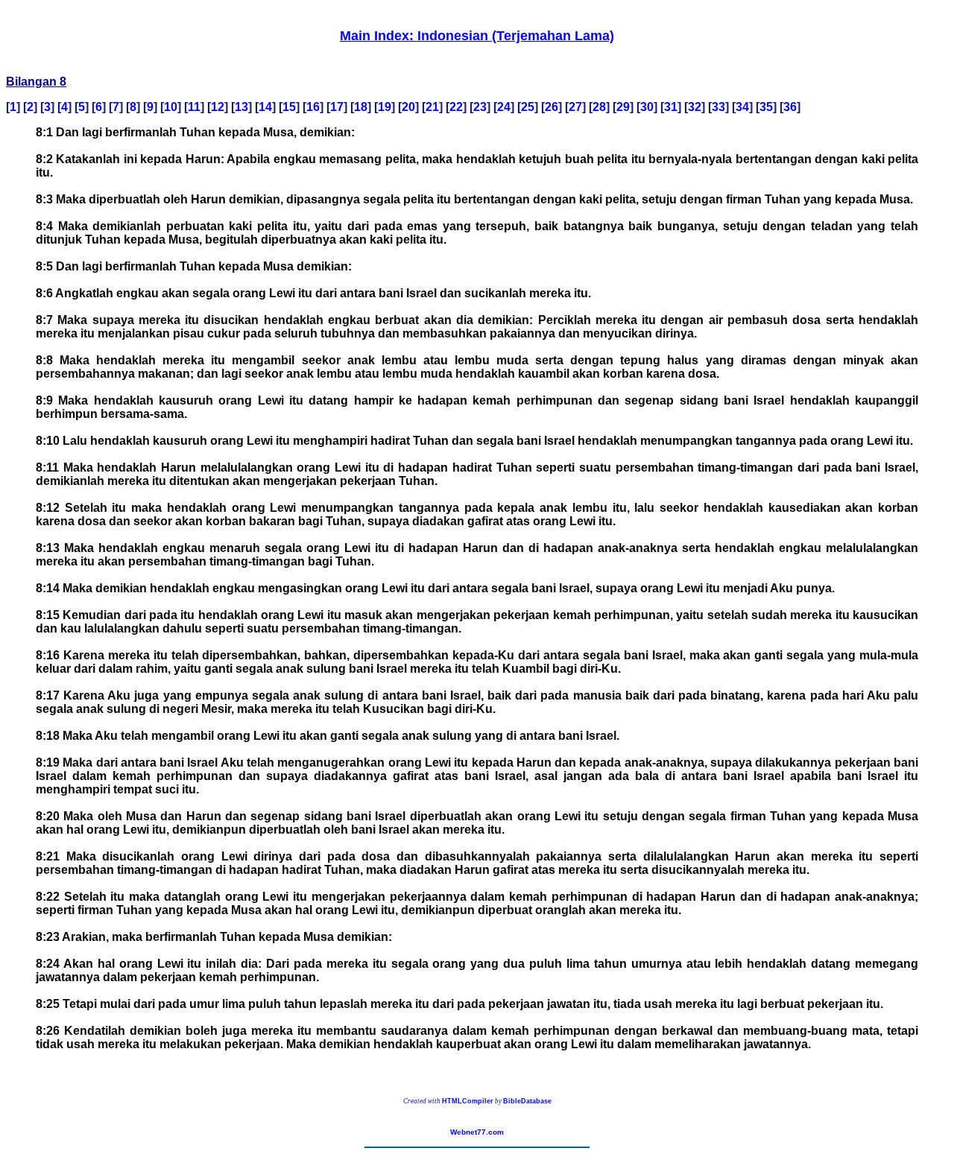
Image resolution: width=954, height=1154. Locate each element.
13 (241, 107)
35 (766, 107)
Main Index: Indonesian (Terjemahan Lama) (477, 35)
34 (742, 107)
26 (551, 107)
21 (432, 107)
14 (265, 107)
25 (527, 107)
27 (575, 107)
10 (170, 107)
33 (718, 107)
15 (289, 107)
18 (360, 107)
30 (647, 107)
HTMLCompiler (467, 1101)
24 (504, 107)
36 (790, 107)
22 (456, 107)
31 (670, 107)
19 (384, 107)
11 (194, 107)
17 (337, 107)
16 (313, 107)
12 (217, 107)
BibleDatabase (527, 1101)
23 (480, 107)
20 (408, 107)
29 (623, 107)
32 (694, 107)
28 (599, 107)
